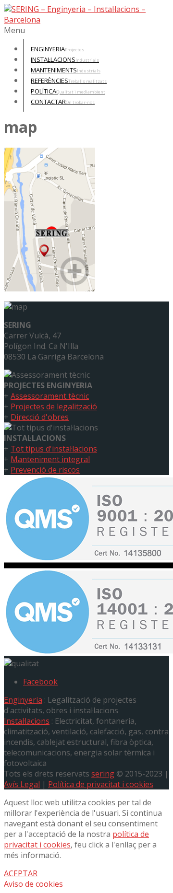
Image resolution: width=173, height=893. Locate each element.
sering (102, 773)
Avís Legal (22, 784)
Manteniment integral (50, 459)
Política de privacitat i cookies (100, 784)
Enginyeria (23, 700)
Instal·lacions (26, 721)
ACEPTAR (20, 873)
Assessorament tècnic (50, 396)
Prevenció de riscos (45, 469)
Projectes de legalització (54, 406)
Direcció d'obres (40, 417)
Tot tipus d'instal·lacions (54, 448)
